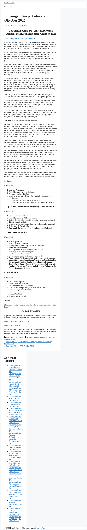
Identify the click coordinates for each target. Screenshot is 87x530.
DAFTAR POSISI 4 (12, 325)
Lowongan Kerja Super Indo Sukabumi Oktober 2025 (15, 477)
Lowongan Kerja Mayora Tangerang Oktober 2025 (15, 519)
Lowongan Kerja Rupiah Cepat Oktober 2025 (15, 384)
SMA (13, 339)
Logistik (7, 339)
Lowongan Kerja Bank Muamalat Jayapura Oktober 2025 (15, 369)
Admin (29, 337)
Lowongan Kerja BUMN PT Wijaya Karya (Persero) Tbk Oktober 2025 (15, 411)
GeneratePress (40, 528)
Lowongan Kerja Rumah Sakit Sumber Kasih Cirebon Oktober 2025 (15, 455)
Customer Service (39, 337)
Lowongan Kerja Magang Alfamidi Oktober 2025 (15, 464)
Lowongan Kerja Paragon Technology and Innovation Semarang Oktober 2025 (15, 438)
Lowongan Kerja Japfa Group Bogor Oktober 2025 (16, 447)
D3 (47, 337)
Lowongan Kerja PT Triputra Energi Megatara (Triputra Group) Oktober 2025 (15, 494)
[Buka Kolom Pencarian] (6, 7)
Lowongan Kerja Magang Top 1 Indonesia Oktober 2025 (15, 503)
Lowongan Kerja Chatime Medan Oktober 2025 (15, 404)
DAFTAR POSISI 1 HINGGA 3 (16, 322)
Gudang (52, 337)
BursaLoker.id (9, 3)
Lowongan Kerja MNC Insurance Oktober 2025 (15, 398)
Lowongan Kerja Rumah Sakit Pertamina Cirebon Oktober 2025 (15, 420)
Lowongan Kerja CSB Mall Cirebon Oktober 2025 (15, 470)
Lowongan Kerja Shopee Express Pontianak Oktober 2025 (15, 377)
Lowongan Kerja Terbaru (15, 337)
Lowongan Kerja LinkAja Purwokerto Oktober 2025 (15, 512)
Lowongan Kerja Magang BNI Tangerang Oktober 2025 (16, 428)
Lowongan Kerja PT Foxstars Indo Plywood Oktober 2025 (15, 391)
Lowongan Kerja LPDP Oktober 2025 (20, 346)
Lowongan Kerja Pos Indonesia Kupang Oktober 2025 (15, 485)
